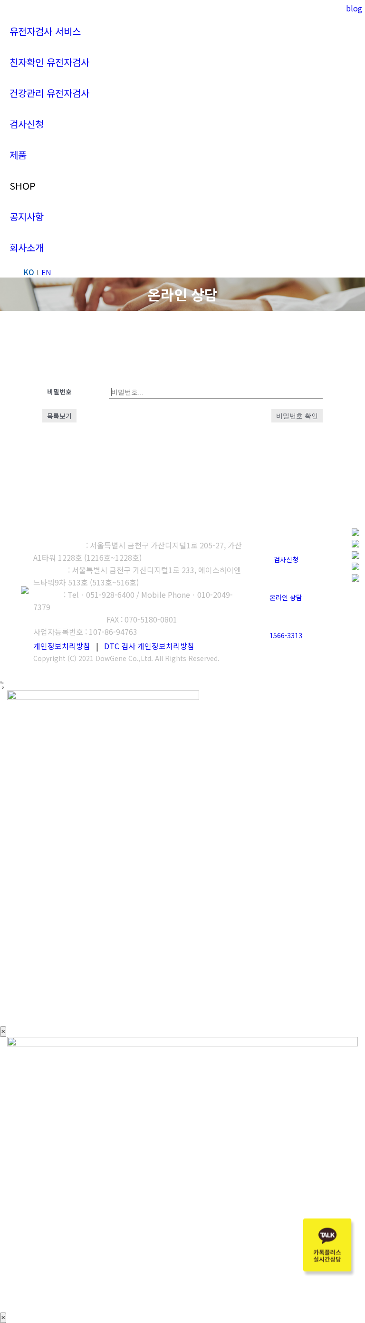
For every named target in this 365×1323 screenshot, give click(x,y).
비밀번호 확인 (297, 416)
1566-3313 (285, 635)
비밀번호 (59, 391)
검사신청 (286, 559)
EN (46, 272)
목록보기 (59, 416)
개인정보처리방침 (61, 646)
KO (29, 272)
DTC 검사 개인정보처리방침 (149, 646)
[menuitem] (45, 31)
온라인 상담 (285, 597)
